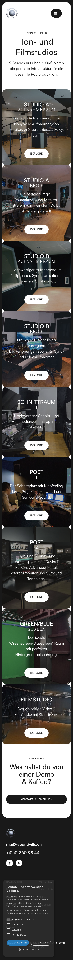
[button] (55, 13)
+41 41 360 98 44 (22, 852)
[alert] (28, 918)
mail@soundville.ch (24, 844)
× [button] (51, 883)
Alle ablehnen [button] (40, 942)
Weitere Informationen (37, 913)
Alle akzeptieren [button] (18, 942)
